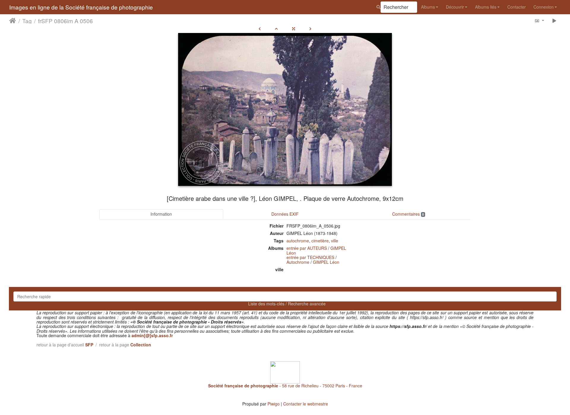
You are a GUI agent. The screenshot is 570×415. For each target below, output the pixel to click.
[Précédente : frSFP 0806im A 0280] (259, 28)
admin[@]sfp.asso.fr (152, 335)
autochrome (297, 241)
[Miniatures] (276, 28)
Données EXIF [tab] (285, 214)
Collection (140, 345)
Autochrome (297, 262)
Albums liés (485, 7)
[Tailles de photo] (539, 20)
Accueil (12, 20)
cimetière (320, 241)
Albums (428, 7)
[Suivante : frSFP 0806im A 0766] (310, 28)
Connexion (543, 7)
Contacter (516, 7)
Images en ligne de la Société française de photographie (81, 7)
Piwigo (273, 404)
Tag (27, 20)
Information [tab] (161, 214)
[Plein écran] (293, 28)
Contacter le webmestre (305, 404)
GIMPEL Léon (326, 262)
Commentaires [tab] (408, 214)
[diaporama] (554, 20)
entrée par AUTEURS (306, 248)
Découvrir (455, 7)
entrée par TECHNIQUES (310, 257)
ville (334, 241)
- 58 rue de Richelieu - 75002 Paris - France (285, 386)
